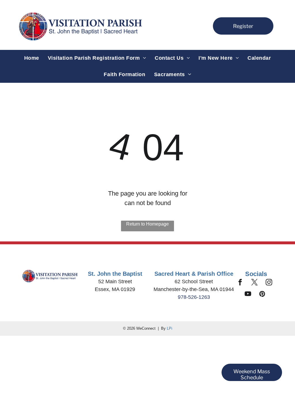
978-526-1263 (194, 297)
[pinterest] (262, 294)
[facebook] (240, 283)
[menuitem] (32, 58)
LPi (169, 328)
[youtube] (248, 294)
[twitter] (254, 283)
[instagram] (269, 283)
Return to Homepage (147, 224)
